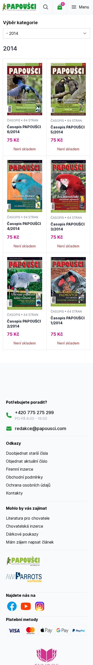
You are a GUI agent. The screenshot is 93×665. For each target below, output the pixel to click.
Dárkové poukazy (22, 534)
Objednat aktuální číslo (26, 461)
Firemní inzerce (19, 469)
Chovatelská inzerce (24, 526)
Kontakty (14, 493)
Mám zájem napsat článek (30, 542)
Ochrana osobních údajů (28, 485)
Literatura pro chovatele (28, 518)
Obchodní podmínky (24, 477)
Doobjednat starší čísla (27, 453)
